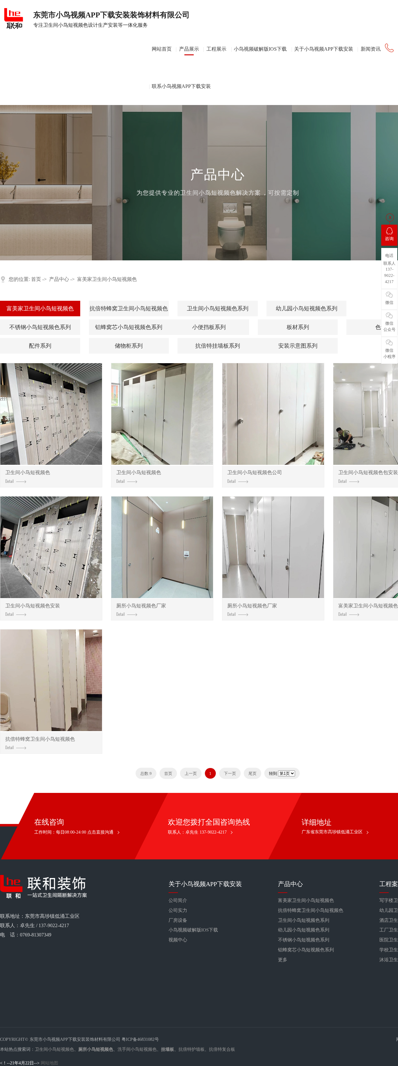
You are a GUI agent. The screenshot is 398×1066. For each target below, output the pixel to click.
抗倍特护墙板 (191, 1049)
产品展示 (189, 49)
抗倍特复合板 (222, 1049)
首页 (36, 279)
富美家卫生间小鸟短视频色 (107, 279)
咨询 (389, 238)
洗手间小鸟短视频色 (137, 1049)
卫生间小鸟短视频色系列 (217, 308)
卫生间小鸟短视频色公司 (254, 472)
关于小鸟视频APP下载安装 (323, 49)
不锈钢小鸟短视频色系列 (40, 327)
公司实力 (178, 910)
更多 (282, 959)
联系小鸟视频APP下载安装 (181, 86)
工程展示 (216, 49)
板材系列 (298, 327)
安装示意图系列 (297, 346)
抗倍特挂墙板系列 (217, 346)
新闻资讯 (371, 49)
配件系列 (40, 346)
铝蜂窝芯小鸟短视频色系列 (128, 327)
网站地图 (49, 1063)
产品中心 (59, 279)
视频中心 (178, 939)
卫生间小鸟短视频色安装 (32, 605)
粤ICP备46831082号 (140, 1039)
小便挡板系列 (209, 327)
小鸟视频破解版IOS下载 (260, 49)
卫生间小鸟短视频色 (27, 472)
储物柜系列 (129, 346)
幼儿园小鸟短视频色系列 (306, 308)
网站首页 (162, 49)
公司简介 (178, 900)
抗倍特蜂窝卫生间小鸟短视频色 (129, 308)
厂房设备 (178, 920)
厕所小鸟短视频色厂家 (141, 605)
